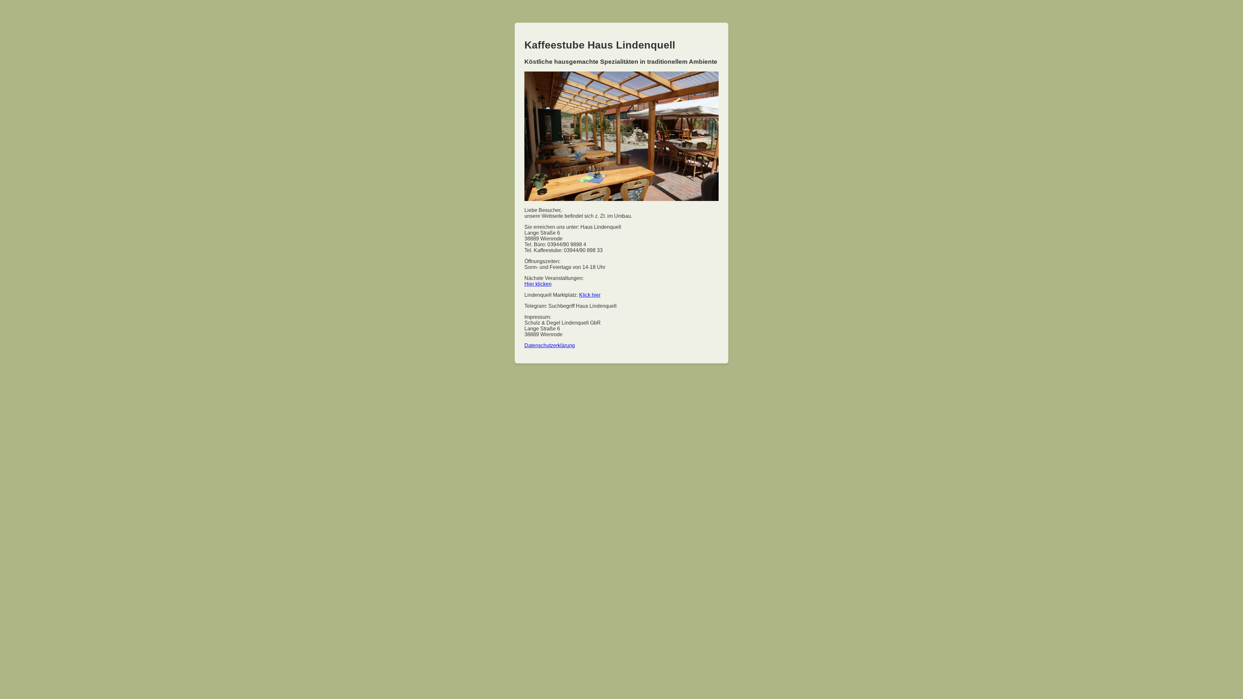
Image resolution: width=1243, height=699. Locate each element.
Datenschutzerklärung (549, 345)
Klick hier (589, 295)
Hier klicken (538, 284)
